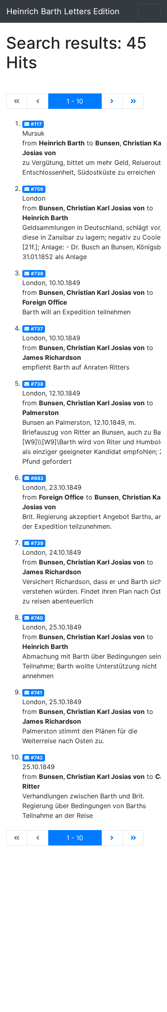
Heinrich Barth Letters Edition (63, 11)
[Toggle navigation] (149, 11)
